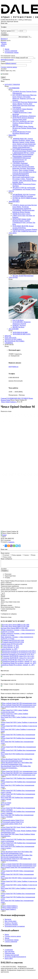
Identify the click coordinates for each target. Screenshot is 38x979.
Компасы (30, 117)
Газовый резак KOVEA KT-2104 (11, 644)
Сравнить (11, 542)
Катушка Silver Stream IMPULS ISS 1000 (14, 628)
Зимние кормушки (18, 147)
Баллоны (22, 91)
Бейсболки (16, 212)
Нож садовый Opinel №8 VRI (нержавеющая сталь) (18, 867)
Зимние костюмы (25, 205)
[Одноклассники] (8, 546)
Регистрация (9, 59)
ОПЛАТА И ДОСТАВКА (13, 339)
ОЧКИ (14, 215)
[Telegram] (19, 546)
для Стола (30, 121)
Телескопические (18, 159)
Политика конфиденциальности (15, 956)
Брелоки (22, 131)
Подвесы (33, 198)
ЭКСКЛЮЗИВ (14, 329)
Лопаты (29, 128)
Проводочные (31, 151)
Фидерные (25, 165)
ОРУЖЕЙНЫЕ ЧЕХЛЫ (20, 194)
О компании (9, 949)
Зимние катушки (22, 144)
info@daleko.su (13, 366)
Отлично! (6, 555)
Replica (21, 221)
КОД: (2, 538)
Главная (3, 398)
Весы (27, 175)
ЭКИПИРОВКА (14, 201)
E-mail (3, 61)
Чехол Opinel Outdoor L (8, 909)
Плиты (34, 91)
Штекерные (27, 158)
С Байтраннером (17, 152)
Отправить (5, 35)
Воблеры (30, 154)
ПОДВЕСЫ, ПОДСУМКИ (21, 198)
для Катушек (30, 187)
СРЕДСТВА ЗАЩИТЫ (20, 231)
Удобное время (6, 31)
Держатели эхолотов (19, 323)
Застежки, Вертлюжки (27, 168)
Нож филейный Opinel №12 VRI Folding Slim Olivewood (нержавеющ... (16, 767)
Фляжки (21, 123)
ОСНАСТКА (16, 166)
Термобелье (27, 208)
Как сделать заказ (10, 921)
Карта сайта (9, 958)
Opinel (8, 400)
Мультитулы (16, 128)
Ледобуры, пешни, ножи (26, 140)
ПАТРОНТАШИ (18, 196)
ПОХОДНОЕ (16, 117)
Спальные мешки (18, 111)
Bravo (21, 320)
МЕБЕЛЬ (15, 116)
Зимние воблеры (28, 145)
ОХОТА (11, 191)
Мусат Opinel (5, 804)
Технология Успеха (29, 184)
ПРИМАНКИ (17, 154)
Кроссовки (21, 214)
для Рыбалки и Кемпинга (27, 116)
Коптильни (26, 95)
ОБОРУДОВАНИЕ (18, 175)
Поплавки (30, 166)
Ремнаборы (22, 228)
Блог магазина (9, 951)
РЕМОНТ (15, 325)
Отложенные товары (12, 52)
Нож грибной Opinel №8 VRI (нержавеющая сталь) (18, 706)
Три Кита (15, 186)
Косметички (22, 112)
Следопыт (28, 222)
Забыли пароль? (11, 63)
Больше (28, 147)
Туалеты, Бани (27, 104)
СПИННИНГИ (17, 158)
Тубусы (33, 189)
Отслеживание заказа (8, 57)
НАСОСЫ (15, 320)
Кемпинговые (32, 102)
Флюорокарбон (23, 173)
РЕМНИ (15, 229)
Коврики (29, 109)
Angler (28, 219)
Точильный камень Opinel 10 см (11, 824)
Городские (23, 105)
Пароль (3, 63)
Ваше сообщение (6, 559)
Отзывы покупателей (12, 955)
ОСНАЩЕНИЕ (17, 322)
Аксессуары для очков (24, 215)
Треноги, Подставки (23, 97)
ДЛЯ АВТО (13, 233)
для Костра (23, 121)
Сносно (26, 555)
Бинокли (24, 117)
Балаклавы (30, 210)
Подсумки (15, 200)
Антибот (4, 33)
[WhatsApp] (14, 546)
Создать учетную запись (9, 67)
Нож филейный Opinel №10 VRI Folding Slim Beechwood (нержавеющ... (16, 859)
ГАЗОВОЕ (15, 91)
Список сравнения (11, 51)
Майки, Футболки (22, 207)
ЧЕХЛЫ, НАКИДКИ (19, 275)
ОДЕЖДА (15, 205)
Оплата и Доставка (11, 923)
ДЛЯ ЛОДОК (13, 277)
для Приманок (17, 189)
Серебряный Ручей (18, 222)
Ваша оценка (5, 553)
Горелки (29, 91)
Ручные (28, 131)
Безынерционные (26, 149)
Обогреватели (17, 93)
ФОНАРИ (15, 131)
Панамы (27, 212)
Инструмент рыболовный (21, 177)
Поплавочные (17, 165)
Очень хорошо (16, 555)
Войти (3, 59)
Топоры (23, 128)
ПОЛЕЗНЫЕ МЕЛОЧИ (20, 226)
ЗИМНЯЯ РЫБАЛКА (19, 138)
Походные (23, 102)
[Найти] (31, 37)
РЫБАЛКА (12, 135)
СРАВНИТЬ (9, 343)
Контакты (8, 919)
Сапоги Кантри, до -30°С (9, 649)
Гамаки (23, 109)
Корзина (3, 42)
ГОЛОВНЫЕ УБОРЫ (19, 210)
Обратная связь (10, 953)
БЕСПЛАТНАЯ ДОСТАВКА (14, 341)
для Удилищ (26, 189)
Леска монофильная (25, 172)
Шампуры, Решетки (19, 98)
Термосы (15, 123)
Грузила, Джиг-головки (20, 170)
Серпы (14, 130)
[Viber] (11, 546)
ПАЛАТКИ (16, 102)
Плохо (33, 555)
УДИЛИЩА (16, 163)
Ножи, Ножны (28, 126)
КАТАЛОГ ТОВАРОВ (12, 84)
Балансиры (32, 144)
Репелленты (32, 231)
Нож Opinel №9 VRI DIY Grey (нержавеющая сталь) (18, 775)
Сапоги (27, 214)
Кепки (22, 212)
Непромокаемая (17, 208)
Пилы (34, 128)
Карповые (24, 163)
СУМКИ (15, 112)
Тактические (16, 107)
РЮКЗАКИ (16, 105)
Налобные (15, 133)
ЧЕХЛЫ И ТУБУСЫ (19, 187)
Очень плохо (7, 557)
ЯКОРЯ (15, 327)
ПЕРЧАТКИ (16, 219)
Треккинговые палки (19, 119)
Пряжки (34, 229)
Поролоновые (17, 156)
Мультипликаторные (19, 151)
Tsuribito (27, 221)
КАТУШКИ (16, 149)
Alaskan (23, 219)
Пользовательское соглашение (15, 926)
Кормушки (16, 168)
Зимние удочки (24, 142)
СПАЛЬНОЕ (16, 109)
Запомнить (6, 79)
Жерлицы (15, 142)
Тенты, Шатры (17, 104)
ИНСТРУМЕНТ (17, 126)
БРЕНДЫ (8, 336)
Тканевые (32, 194)
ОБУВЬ (14, 214)
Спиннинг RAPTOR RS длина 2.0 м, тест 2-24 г (17, 659)
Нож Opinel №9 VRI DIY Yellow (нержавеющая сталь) (18, 878)
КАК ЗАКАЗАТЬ (10, 337)
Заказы (7, 49)
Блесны (24, 154)
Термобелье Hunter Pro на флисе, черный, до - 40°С (18, 665)
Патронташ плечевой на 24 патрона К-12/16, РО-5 (17, 654)
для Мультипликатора (19, 160)
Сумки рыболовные (24, 180)
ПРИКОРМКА (17, 184)
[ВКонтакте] (6, 546)
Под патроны (28, 196)
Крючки (24, 166)
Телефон (3, 27)
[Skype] (17, 546)
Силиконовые (26, 156)
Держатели (27, 322)
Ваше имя (4, 23)
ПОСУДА (15, 121)
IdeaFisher (15, 221)
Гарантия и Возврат (11, 924)
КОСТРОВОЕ (17, 95)
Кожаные (21, 229)
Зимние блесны (17, 145)
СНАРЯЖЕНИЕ (14, 88)
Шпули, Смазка (28, 152)
